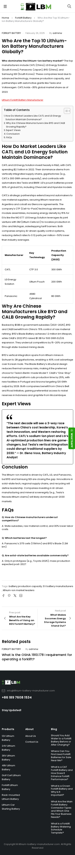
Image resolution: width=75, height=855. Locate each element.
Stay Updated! (11, 710)
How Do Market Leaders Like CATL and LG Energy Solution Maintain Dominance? (33, 117)
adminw (57, 33)
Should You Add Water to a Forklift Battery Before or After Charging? (61, 740)
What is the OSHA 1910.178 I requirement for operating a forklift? (37, 656)
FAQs (9, 137)
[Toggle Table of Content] (65, 111)
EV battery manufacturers (58, 586)
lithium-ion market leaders (18, 590)
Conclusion (13, 133)
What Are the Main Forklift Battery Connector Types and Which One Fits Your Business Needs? (61, 809)
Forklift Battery (23, 17)
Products (8, 729)
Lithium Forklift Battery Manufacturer (22, 100)
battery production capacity (25, 586)
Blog (54, 729)
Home (5, 17)
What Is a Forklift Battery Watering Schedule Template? (61, 828)
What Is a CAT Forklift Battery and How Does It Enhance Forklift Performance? (62, 773)
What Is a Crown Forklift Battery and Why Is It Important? (62, 790)
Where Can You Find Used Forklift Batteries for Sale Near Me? (61, 755)
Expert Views (13, 130)
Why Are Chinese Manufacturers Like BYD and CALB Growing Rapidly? (35, 124)
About (29, 729)
